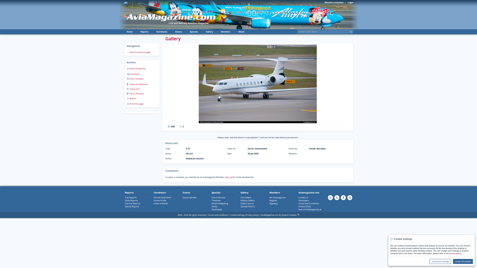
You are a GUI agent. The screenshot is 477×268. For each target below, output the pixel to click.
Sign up (228, 177)
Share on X (133, 89)
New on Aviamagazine (309, 209)
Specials (194, 31)
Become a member (334, 2)
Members (225, 31)
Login (350, 2)
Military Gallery (247, 200)
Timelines (216, 200)
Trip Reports (131, 197)
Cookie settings (237, 215)
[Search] (351, 32)
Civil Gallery (245, 197)
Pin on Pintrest (135, 93)
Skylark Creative (289, 215)
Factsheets (161, 31)
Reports (144, 31)
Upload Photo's (247, 206)
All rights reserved (197, 215)
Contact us (303, 197)
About (241, 31)
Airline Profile (160, 200)
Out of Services (219, 197)
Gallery (209, 31)
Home (130, 31)
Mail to (131, 98)
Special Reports (132, 206)
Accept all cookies (463, 261)
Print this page (135, 103)
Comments (133, 74)
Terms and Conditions (308, 203)
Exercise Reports (132, 203)
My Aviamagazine (277, 197)
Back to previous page (139, 52)
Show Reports (131, 200)
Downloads (217, 209)
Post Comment (135, 78)
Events (178, 31)
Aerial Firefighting (220, 203)
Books (215, 206)
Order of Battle (161, 203)
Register (273, 200)
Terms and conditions (218, 215)
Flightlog (273, 203)
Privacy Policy (304, 206)
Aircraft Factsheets (162, 197)
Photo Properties (136, 68)
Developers (303, 200)
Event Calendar (190, 197)
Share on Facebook (137, 84)
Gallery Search (247, 203)
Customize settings (440, 261)
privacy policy (455, 253)
